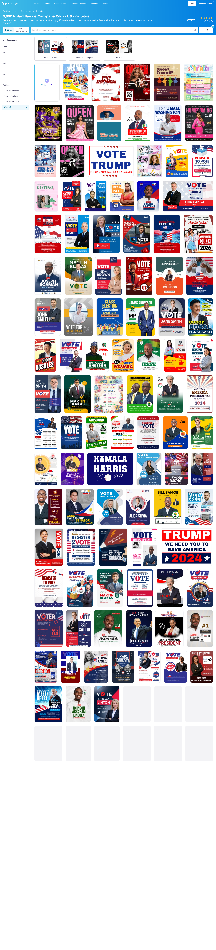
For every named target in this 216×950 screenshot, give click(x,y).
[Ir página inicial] (10, 3)
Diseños (8, 30)
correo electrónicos (21, 29)
